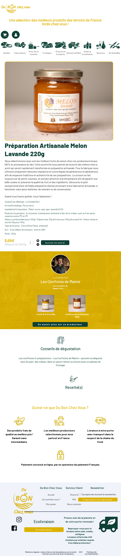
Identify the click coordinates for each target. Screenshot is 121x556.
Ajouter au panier (55, 243)
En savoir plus (44, 530)
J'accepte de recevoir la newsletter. (98, 494)
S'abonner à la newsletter (97, 500)
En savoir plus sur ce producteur (60, 324)
